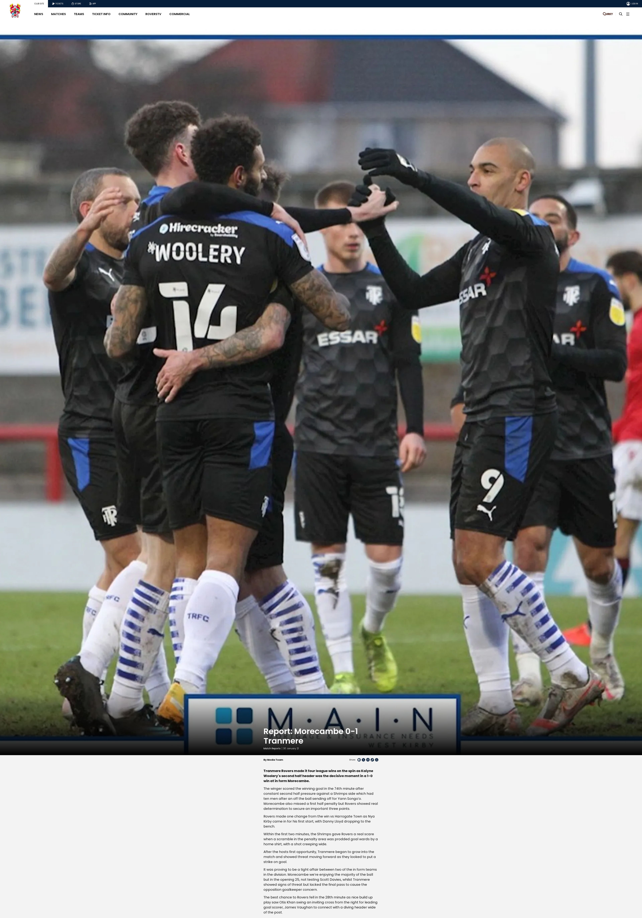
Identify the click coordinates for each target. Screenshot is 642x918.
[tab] (39, 3)
